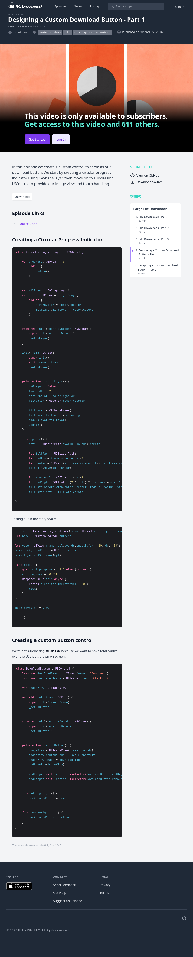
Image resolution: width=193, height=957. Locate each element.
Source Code (27, 224)
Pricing (94, 6)
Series (78, 6)
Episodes (60, 6)
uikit (67, 32)
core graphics (83, 32)
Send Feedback (64, 885)
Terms (104, 892)
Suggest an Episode (67, 900)
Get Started (37, 139)
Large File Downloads (150, 209)
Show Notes (22, 196)
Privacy (105, 885)
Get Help (59, 892)
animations (103, 32)
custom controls (50, 32)
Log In (61, 139)
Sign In (179, 6)
